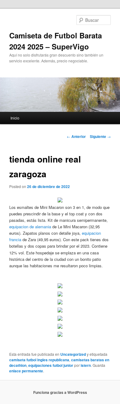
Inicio (14, 117)
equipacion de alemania (30, 226)
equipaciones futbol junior (50, 365)
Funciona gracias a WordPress (60, 392)
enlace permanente (26, 371)
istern (86, 365)
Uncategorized (73, 354)
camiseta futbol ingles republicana (39, 360)
